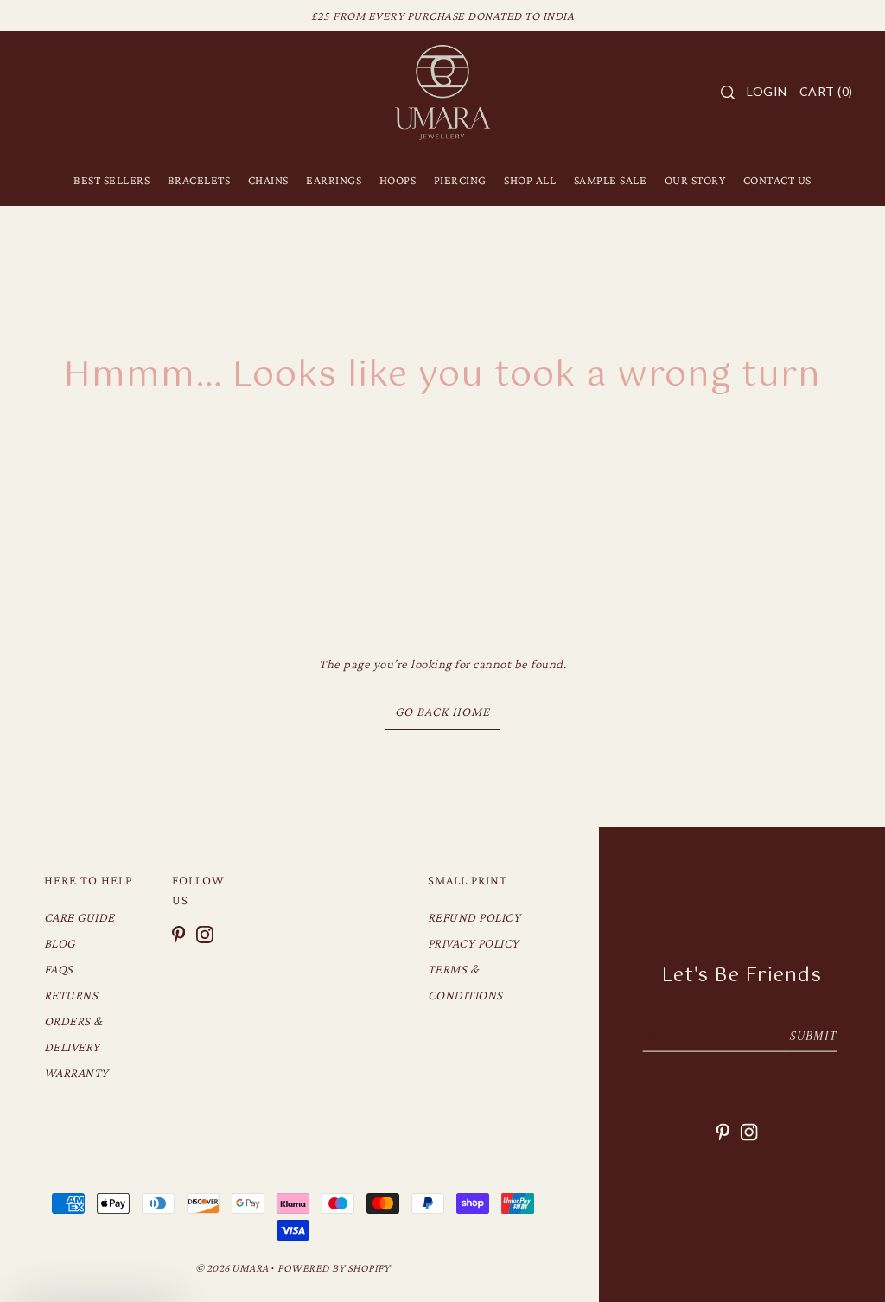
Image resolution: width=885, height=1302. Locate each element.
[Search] (728, 92)
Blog (59, 943)
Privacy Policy (473, 943)
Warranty (76, 1073)
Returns (71, 995)
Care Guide (79, 917)
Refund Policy (474, 917)
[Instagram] (204, 933)
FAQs (58, 969)
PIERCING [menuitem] (460, 180)
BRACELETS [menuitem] (199, 180)
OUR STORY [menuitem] (695, 180)
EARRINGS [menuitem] (333, 180)
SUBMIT (813, 1036)
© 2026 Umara (232, 1267)
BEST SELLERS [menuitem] (111, 180)
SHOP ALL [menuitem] (530, 180)
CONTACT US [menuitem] (777, 180)
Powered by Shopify (333, 1267)
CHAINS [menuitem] (268, 180)
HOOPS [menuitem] (398, 180)
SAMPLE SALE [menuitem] (610, 180)
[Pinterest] (179, 933)
